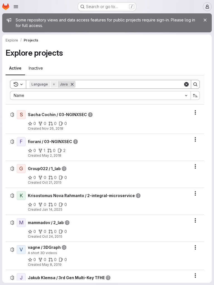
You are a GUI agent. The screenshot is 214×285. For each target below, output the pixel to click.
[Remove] (72, 84)
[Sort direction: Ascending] (195, 95)
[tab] (15, 68)
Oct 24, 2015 (52, 236)
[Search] (195, 84)
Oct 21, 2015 (52, 182)
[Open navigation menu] (15, 6)
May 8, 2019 (52, 264)
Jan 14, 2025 (52, 209)
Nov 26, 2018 (52, 128)
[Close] (205, 20)
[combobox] (100, 95)
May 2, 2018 (51, 155)
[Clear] (186, 84)
